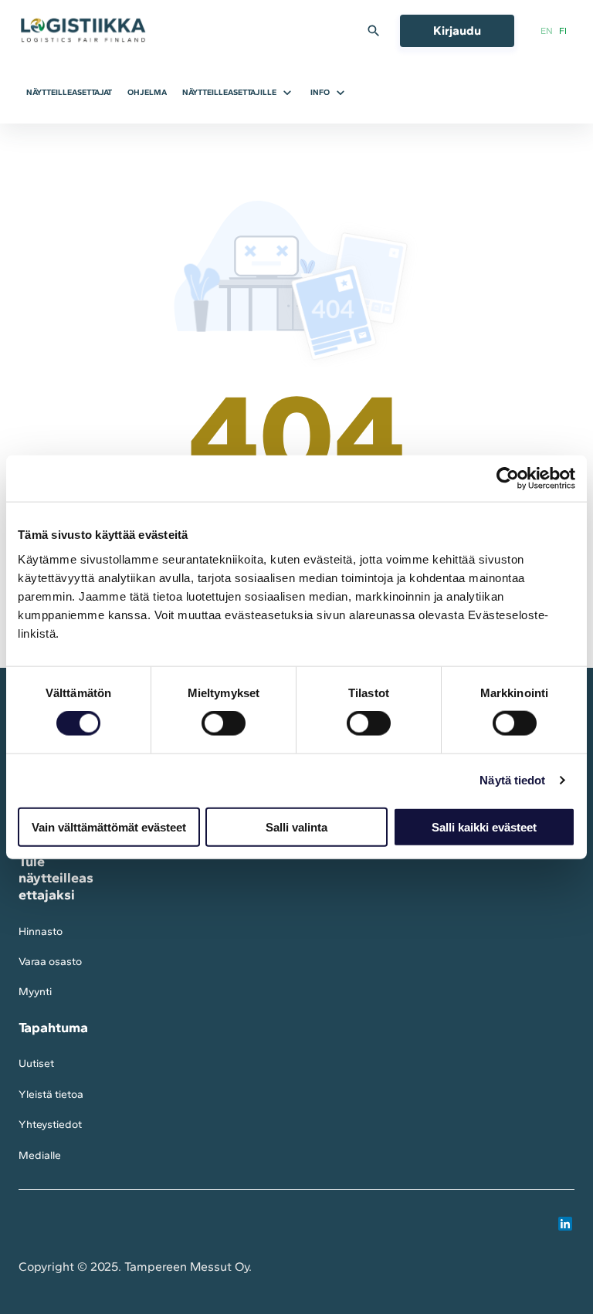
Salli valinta (296, 826)
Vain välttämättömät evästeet (109, 826)
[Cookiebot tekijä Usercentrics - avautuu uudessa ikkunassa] (507, 478)
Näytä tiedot (512, 780)
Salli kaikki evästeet (484, 826)
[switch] (224, 723)
